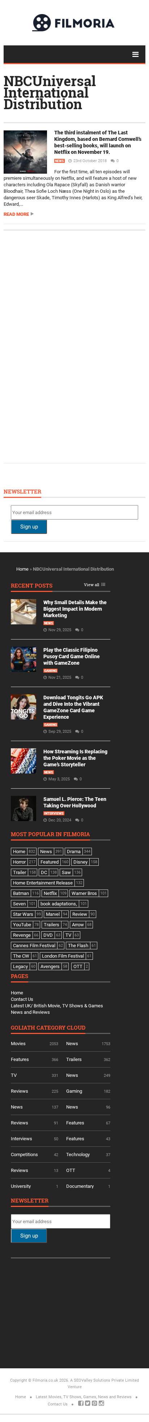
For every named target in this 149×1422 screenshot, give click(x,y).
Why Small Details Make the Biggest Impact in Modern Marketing (75, 608)
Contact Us (22, 999)
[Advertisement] (65, 346)
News (59, 161)
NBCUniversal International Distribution (50, 92)
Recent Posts (31, 586)
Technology (78, 1154)
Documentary (80, 1186)
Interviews (54, 813)
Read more (16, 214)
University (21, 1186)
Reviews (19, 1091)
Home (22, 569)
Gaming (50, 671)
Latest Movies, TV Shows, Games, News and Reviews (84, 1397)
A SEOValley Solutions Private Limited (104, 1380)
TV (14, 1075)
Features (20, 1059)
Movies (18, 1043)
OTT (70, 1170)
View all (91, 585)
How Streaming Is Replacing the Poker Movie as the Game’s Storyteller (75, 758)
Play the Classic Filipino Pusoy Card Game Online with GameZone (71, 656)
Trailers (74, 1059)
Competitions (24, 1154)
